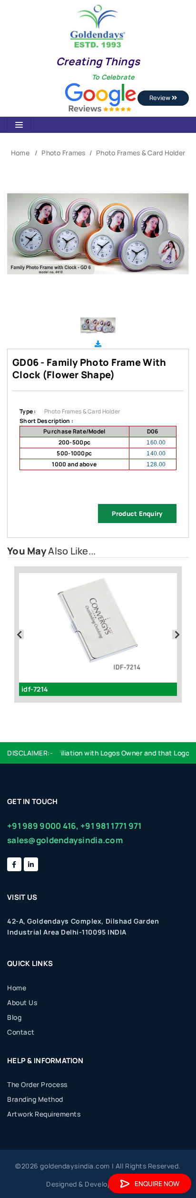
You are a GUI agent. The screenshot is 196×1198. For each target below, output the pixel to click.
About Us (22, 1002)
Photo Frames (63, 152)
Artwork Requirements (43, 1113)
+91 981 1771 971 (110, 825)
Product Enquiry (137, 513)
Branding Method (35, 1099)
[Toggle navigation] (19, 125)
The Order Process (37, 1084)
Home (20, 152)
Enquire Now (157, 1183)
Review (160, 97)
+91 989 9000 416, (43, 825)
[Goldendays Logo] (97, 25)
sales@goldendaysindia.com (65, 840)
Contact (21, 1032)
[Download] (98, 343)
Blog (14, 1017)
